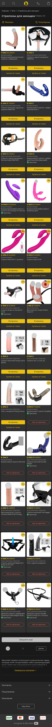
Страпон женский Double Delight (36, 463)
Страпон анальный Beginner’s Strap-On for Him (12, 564)
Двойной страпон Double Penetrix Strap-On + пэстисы (37, 614)
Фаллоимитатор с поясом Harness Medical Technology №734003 (11, 513)
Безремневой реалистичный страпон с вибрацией (12, 58)
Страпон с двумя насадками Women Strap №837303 (11, 159)
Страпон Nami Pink (34, 259)
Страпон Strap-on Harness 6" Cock (11, 311)
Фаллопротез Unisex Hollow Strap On (37, 311)
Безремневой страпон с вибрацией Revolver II (39, 108)
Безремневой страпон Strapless (39, 411)
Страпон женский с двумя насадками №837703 (12, 108)
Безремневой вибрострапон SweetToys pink (38, 210)
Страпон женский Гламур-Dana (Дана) (13, 361)
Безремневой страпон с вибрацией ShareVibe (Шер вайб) (39, 159)
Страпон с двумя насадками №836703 (37, 58)
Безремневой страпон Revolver (13, 462)
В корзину (13, 68)
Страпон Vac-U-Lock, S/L (36, 361)
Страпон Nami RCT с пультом (12, 259)
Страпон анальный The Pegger (38, 512)
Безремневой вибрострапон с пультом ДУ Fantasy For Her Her (13, 210)
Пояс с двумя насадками (36, 563)
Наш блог (26, 706)
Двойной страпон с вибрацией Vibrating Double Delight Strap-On (13, 614)
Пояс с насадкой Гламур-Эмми (12, 411)
